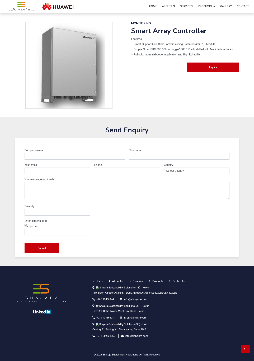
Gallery (226, 6)
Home (153, 6)
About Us (168, 6)
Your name (135, 150)
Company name (34, 150)
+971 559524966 (105, 336)
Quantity (29, 206)
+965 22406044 (105, 299)
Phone (98, 165)
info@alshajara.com (135, 299)
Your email (31, 165)
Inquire (213, 67)
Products (205, 6)
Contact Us (179, 281)
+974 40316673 (105, 318)
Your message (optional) (39, 179)
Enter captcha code (36, 221)
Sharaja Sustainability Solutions (120, 355)
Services (186, 6)
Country (168, 165)
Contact (243, 6)
